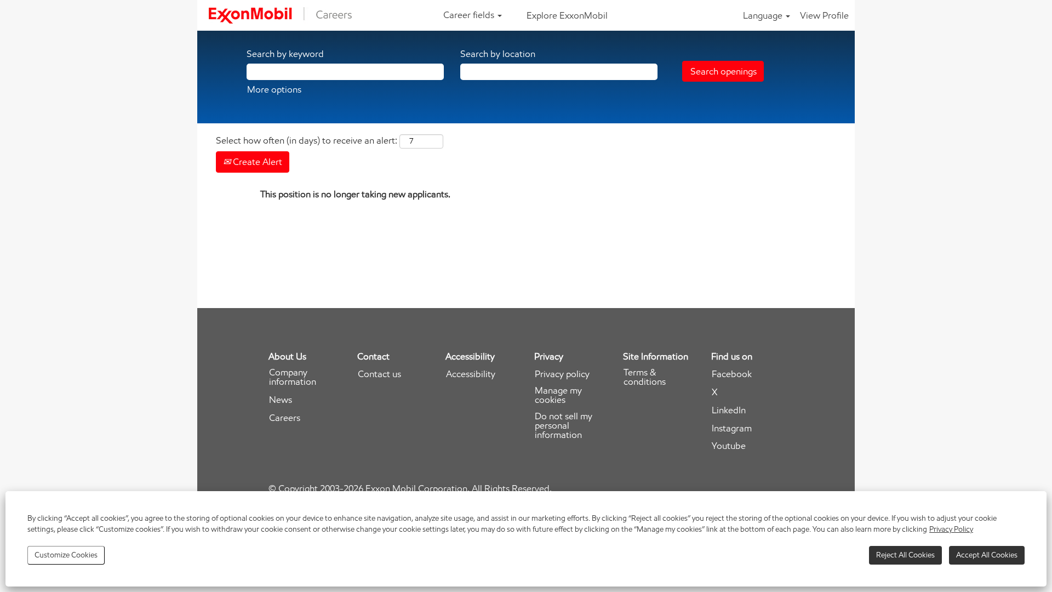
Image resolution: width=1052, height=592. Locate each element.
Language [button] (764, 15)
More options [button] (274, 89)
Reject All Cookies (905, 555)
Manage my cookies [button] (558, 395)
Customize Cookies (66, 555)
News (280, 400)
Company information (292, 377)
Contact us (379, 374)
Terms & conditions (645, 377)
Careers (284, 418)
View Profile (824, 15)
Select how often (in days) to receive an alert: (306, 140)
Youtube (729, 446)
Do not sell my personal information (563, 425)
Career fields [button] (469, 14)
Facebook (732, 374)
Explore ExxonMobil (567, 15)
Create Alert (256, 161)
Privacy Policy (951, 529)
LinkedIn (729, 410)
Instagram (732, 428)
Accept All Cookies (986, 555)
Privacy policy (562, 374)
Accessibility (470, 374)
